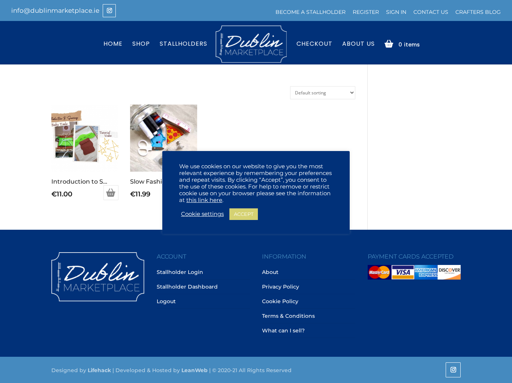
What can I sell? (283, 330)
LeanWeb (194, 370)
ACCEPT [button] (243, 214)
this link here (204, 200)
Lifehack (99, 370)
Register (366, 12)
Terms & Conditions (288, 316)
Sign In (396, 12)
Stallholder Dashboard (187, 286)
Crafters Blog (478, 12)
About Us (358, 44)
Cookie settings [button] (202, 214)
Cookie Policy (280, 301)
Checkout (314, 44)
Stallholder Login (180, 272)
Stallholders (183, 44)
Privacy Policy (280, 286)
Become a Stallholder (310, 12)
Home (113, 44)
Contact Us (430, 12)
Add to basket (110, 192)
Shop (141, 44)
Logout (166, 301)
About (270, 272)
